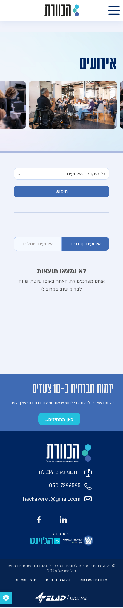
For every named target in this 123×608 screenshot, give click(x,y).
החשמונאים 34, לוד (59, 472)
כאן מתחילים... (59, 419)
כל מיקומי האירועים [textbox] (86, 174)
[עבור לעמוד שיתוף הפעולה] (78, 540)
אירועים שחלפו (38, 244)
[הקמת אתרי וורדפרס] (61, 603)
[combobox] (61, 174)
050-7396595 (65, 485)
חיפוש (62, 191)
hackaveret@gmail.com (52, 499)
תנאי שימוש (26, 580)
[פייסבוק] (39, 519)
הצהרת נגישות (58, 580)
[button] (6, 598)
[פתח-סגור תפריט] (114, 10)
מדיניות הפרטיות (93, 580)
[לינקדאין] (63, 519)
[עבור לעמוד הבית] (61, 10)
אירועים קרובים (85, 244)
